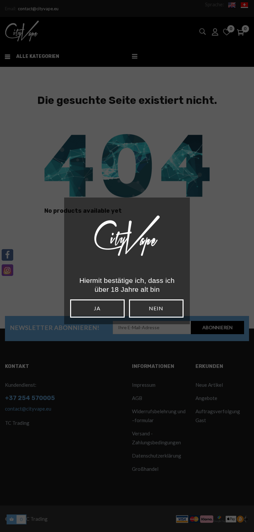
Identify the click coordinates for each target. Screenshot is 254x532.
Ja (97, 308)
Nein (156, 308)
